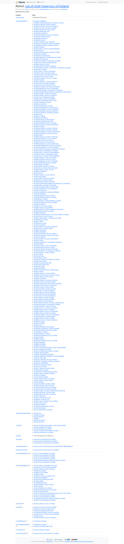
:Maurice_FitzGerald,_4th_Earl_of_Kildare (45, 359)
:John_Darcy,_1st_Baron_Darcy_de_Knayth (46, 168)
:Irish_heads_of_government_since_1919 (45, 465)
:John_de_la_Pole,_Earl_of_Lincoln (43, 140)
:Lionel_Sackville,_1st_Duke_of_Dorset (45, 306)
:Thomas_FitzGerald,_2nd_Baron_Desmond (46, 112)
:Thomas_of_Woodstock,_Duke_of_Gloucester (47, 43)
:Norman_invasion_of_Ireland (42, 365)
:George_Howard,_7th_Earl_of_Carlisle (45, 289)
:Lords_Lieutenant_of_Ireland (42, 349)
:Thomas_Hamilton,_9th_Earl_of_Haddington (46, 314)
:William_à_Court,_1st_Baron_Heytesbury (45, 320)
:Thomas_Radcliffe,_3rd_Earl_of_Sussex (45, 387)
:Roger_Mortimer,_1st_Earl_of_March (44, 273)
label (18, 436)
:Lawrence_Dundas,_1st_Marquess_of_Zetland (47, 304)
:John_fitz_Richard (39, 342)
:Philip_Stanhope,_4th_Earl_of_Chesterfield (46, 88)
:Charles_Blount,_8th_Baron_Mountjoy (45, 66)
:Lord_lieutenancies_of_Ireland (43, 429)
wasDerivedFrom (21, 446)
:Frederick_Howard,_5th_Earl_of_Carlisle (45, 78)
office (19, 503)
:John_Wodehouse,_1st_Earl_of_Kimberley (46, 161)
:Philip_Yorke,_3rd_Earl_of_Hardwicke (44, 99)
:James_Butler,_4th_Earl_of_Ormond (44, 166)
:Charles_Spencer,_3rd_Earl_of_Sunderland (46, 124)
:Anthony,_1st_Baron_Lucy (41, 399)
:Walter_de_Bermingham (41, 352)
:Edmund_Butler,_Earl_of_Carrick (43, 105)
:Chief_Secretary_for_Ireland (42, 102)
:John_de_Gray (38, 173)
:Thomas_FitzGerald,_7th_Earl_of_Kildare (45, 330)
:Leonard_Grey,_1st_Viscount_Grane (44, 142)
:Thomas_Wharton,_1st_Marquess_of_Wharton (47, 251)
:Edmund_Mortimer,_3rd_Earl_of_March (45, 138)
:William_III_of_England (41, 59)
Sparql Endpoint (103, 2)
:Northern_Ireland (39, 40)
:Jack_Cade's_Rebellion (40, 477)
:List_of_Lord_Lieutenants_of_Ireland (44, 453)
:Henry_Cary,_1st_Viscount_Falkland (44, 290)
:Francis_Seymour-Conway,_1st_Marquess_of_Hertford (49, 149)
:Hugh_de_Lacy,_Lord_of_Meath (43, 206)
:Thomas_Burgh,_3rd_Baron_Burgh (44, 119)
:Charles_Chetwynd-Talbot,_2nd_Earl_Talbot (46, 187)
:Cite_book (37, 413)
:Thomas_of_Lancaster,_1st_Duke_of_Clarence (47, 361)
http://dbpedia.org (45, 9)
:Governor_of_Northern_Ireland (43, 180)
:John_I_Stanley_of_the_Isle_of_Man (44, 368)
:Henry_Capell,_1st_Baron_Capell (43, 380)
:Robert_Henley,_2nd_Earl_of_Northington (46, 311)
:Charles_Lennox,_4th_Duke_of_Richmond (46, 74)
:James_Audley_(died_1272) (42, 31)
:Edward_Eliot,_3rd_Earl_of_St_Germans (45, 285)
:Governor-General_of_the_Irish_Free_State (46, 235)
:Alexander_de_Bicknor (41, 38)
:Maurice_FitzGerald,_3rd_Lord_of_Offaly (45, 335)
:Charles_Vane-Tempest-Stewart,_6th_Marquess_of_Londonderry (52, 183)
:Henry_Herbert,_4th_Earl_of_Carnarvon (45, 95)
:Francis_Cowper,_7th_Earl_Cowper (44, 287)
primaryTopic (21, 533)
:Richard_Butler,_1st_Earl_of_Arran (44, 169)
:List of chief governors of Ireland (45, 439)
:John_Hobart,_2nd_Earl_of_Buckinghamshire (47, 48)
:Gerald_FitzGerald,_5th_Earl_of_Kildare (45, 123)
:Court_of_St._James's (40, 366)
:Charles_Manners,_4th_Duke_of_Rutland (45, 280)
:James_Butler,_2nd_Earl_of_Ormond (44, 181)
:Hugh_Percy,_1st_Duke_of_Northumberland (46, 152)
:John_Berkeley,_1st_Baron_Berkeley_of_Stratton (47, 200)
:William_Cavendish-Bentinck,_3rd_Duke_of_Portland (49, 23)
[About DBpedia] (20, 2)
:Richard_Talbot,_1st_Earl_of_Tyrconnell (45, 157)
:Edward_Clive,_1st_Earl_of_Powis (43, 76)
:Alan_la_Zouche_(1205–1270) (42, 397)
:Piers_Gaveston (39, 382)
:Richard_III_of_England (41, 472)
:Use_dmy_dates (39, 422)
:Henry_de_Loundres (40, 261)
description (20, 17)
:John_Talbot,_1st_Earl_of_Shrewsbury (45, 71)
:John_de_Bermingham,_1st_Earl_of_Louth (46, 107)
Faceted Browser (92, 2)
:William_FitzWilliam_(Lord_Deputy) (44, 327)
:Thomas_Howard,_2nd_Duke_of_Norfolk (45, 128)
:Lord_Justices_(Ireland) (41, 377)
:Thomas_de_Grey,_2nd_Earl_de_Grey (44, 85)
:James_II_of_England (40, 54)
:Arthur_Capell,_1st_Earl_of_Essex (43, 276)
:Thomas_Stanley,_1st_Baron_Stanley (44, 316)
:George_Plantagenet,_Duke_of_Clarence (45, 133)
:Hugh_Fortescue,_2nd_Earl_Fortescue (45, 294)
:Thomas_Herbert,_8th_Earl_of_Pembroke (46, 249)
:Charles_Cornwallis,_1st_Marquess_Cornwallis (47, 61)
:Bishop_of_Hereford (40, 171)
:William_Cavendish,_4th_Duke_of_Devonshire (47, 86)
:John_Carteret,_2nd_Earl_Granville (44, 297)
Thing (26, 9)
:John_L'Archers (38, 337)
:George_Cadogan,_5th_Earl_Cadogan (45, 24)
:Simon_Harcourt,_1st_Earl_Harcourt (44, 175)
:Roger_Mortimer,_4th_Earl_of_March (44, 29)
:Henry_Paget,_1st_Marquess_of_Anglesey (46, 150)
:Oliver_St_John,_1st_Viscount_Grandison (45, 308)
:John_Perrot (38, 325)
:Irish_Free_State (39, 80)
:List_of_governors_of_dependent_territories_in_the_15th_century (52, 493)
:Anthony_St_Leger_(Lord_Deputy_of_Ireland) (47, 259)
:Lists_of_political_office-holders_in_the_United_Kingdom (50, 347)
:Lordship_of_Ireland (40, 521)
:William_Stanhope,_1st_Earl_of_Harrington (46, 143)
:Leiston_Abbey (38, 481)
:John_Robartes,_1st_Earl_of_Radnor (44, 252)
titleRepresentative (23, 524)
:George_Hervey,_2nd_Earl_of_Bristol (44, 195)
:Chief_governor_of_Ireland (42, 333)
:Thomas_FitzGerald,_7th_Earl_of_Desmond (46, 35)
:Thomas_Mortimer (40, 225)
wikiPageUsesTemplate (23, 413)
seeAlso (20, 530)
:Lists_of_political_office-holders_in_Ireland (46, 351)
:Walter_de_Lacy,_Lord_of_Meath (43, 207)
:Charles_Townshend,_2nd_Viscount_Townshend (47, 283)
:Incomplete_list (39, 416)
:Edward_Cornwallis (40, 470)
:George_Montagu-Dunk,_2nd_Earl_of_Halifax (47, 52)
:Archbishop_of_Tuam (40, 257)
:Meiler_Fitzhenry (39, 47)
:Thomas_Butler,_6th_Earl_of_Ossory (44, 247)
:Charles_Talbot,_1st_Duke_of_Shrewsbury (46, 238)
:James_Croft (38, 114)
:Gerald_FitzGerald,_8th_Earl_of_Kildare (45, 197)
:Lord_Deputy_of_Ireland (41, 164)
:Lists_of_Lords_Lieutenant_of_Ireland (45, 462)
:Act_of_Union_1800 (40, 358)
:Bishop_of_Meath (39, 116)
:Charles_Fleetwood (40, 194)
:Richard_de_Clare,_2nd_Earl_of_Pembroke (46, 26)
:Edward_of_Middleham (41, 363)
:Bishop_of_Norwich (40, 278)
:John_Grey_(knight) (40, 176)
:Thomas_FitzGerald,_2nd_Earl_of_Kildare (45, 202)
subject (19, 425)
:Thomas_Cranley (39, 266)
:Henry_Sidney (38, 254)
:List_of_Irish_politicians (41, 491)
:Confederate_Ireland (40, 483)
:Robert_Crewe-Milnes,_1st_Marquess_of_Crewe (47, 218)
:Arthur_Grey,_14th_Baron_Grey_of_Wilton (46, 401)
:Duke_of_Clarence (39, 204)
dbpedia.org (64, 9)
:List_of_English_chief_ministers (43, 488)
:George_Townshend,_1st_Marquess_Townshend (48, 242)
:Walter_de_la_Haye (40, 346)
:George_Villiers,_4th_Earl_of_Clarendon (45, 93)
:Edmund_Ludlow (39, 321)
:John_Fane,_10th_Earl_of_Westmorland (45, 62)
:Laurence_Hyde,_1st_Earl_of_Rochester (45, 245)
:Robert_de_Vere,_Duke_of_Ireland (44, 385)
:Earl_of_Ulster (38, 240)
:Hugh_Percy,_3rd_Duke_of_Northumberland (46, 156)
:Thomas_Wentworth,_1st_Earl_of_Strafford (46, 147)
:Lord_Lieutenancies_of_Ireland (43, 409)
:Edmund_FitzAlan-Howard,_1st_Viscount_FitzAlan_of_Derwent (51, 214)
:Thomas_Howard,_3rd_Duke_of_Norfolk (45, 130)
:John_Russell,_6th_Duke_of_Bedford (44, 83)
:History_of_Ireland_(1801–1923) (43, 526)
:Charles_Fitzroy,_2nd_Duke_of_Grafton (45, 389)
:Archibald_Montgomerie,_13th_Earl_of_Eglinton (47, 145)
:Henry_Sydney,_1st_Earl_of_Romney (44, 42)
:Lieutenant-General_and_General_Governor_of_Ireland (49, 460)
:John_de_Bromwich (40, 408)
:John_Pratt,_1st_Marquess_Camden (44, 97)
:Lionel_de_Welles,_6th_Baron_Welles (44, 384)
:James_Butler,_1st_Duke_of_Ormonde (45, 394)
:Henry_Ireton (38, 135)
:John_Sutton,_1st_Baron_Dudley (43, 228)
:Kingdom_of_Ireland (40, 69)
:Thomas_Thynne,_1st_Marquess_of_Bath (46, 154)
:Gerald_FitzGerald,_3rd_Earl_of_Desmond (46, 111)
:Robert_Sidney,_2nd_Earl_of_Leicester (45, 313)
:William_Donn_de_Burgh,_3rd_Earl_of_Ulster (46, 275)
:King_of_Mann (38, 271)
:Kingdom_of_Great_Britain (42, 55)
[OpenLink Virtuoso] (49, 539)
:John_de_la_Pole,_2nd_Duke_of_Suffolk (45, 28)
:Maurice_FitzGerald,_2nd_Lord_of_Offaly (45, 340)
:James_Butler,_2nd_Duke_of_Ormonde (45, 185)
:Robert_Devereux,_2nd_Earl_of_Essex (45, 159)
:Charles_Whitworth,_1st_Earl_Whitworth (45, 188)
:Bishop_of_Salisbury (40, 230)
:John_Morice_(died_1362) (41, 264)
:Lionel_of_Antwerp (40, 375)
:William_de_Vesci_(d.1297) (42, 64)
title (19, 507)
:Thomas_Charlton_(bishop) (42, 36)
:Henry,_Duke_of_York (40, 403)
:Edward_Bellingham (40, 21)
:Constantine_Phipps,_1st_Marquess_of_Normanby (48, 90)
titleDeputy (21, 521)
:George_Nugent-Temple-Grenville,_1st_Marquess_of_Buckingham (52, 92)
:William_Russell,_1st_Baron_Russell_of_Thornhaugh (48, 209)
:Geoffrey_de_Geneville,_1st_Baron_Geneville (46, 328)
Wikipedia (49, 541)
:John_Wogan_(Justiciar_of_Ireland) (44, 211)
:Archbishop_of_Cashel (41, 219)
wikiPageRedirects (23, 453)
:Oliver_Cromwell (39, 126)
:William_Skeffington (40, 232)
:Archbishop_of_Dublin (41, 332)
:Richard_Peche (39, 50)
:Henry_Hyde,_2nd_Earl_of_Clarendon (44, 292)
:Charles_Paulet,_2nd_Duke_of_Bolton (45, 282)
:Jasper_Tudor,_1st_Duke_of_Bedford (44, 373)
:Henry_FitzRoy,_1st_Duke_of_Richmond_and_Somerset (49, 390)
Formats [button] (41, 2)
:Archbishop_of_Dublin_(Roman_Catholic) (46, 371)
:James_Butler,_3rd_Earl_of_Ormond (44, 178)
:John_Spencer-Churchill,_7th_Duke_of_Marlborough (49, 302)
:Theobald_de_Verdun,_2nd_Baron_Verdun (46, 45)
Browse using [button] (32, 2)
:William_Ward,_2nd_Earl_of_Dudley (44, 318)
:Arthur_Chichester (39, 396)
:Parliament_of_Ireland (41, 199)
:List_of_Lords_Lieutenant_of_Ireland (44, 457)
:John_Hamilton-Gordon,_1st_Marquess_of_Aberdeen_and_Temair (52, 67)
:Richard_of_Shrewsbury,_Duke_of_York (45, 100)
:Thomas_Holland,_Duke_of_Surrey (44, 406)
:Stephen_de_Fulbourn (40, 118)
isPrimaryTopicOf (21, 450)
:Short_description (39, 420)
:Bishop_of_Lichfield (40, 104)
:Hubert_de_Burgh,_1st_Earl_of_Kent (44, 392)
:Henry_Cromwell (39, 323)
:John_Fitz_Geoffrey (40, 404)
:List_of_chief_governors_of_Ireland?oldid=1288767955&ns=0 (53, 446)
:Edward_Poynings (39, 268)
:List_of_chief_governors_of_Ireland (46, 450)
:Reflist (36, 418)
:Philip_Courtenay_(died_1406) (42, 263)
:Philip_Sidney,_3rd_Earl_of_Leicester (44, 309)
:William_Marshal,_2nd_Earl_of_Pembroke (46, 137)
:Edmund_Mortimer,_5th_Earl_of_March (45, 233)
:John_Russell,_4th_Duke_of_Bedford (44, 299)
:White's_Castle (38, 474)
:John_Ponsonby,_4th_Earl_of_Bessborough (46, 270)
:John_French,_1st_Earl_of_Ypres (43, 216)
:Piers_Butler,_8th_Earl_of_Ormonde (44, 378)
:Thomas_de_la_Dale (40, 223)
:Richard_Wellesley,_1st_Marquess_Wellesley (46, 192)
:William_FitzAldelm (40, 344)
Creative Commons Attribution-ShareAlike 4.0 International (79, 541)
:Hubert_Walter (39, 244)
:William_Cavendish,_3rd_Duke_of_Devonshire (47, 131)
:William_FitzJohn (39, 339)
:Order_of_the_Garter (40, 190)
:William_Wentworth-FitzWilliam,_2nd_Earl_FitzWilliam (49, 356)
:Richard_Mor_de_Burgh (41, 370)
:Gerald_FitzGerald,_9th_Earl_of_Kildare (45, 162)
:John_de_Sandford (39, 237)
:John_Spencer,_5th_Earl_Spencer (43, 301)
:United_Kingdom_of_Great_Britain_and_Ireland (47, 57)
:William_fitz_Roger (40, 213)
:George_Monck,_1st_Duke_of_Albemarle (45, 226)
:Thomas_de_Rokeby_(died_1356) (43, 121)
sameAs (19, 439)
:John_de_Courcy (39, 256)
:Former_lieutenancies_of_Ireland (43, 354)
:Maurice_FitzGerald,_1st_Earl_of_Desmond (46, 109)
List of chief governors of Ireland (47, 6)
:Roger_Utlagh (38, 221)
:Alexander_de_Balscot (40, 33)
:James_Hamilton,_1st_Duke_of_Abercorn (45, 81)
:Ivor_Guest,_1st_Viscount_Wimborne (44, 295)
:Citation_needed (39, 415)
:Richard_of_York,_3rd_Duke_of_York (44, 73)
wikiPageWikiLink (21, 21)
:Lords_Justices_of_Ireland (41, 530)
